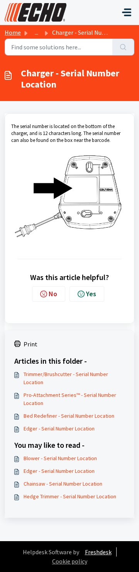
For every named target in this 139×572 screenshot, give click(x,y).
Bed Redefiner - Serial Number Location (69, 415)
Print (30, 344)
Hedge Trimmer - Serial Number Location (70, 496)
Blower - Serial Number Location (60, 458)
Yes (91, 293)
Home (13, 32)
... (36, 32)
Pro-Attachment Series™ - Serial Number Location (70, 399)
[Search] (123, 47)
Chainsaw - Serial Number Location (63, 483)
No (53, 293)
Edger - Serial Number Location (59, 428)
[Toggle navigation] (126, 12)
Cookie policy (69, 561)
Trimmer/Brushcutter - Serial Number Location (66, 378)
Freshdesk (98, 552)
